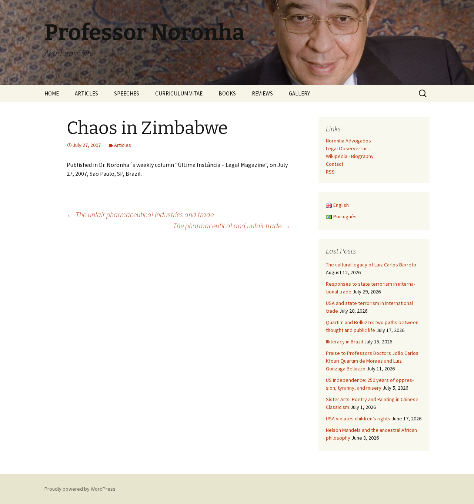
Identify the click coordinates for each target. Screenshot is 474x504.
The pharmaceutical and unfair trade (231, 225)
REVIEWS (262, 93)
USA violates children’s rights (358, 418)
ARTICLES (86, 93)
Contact (334, 164)
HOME (51, 93)
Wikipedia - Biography (350, 156)
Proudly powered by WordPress (80, 488)
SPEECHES (126, 93)
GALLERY (299, 93)
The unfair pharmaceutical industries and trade (140, 214)
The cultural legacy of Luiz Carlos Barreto (371, 264)
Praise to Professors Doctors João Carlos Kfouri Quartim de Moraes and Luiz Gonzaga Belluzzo (372, 361)
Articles (122, 145)
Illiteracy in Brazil (344, 341)
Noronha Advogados (348, 140)
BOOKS (227, 93)
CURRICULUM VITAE (179, 93)
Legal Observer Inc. (347, 148)
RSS (330, 171)
